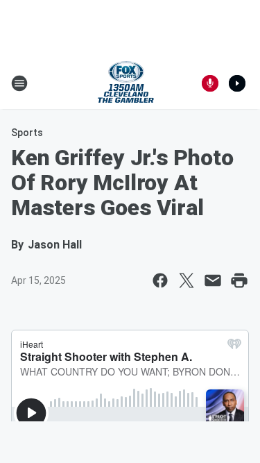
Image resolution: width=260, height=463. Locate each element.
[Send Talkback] (210, 83)
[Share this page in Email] (213, 280)
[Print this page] (239, 280)
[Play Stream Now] (237, 83)
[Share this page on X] (186, 280)
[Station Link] (126, 83)
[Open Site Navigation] (19, 83)
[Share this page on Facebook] (160, 280)
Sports (27, 132)
